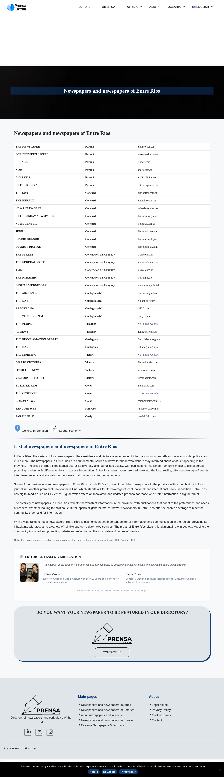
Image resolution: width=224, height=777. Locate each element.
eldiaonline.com (146, 300)
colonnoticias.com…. (149, 400)
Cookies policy (161, 715)
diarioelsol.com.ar (147, 192)
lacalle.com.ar (145, 254)
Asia (152, 6)
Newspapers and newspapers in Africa (106, 705)
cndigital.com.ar (146, 223)
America (108, 6)
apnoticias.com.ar (147, 331)
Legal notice (160, 705)
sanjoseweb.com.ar (148, 408)
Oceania (174, 6)
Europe (84, 6)
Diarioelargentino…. (149, 293)
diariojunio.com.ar (148, 231)
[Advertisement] (112, 40)
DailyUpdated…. (147, 316)
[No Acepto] (219, 769)
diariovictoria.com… (149, 362)
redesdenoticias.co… (149, 208)
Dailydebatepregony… (150, 339)
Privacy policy (128, 771)
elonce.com (144, 161)
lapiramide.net (145, 277)
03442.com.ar (145, 269)
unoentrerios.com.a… (149, 154)
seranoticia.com (146, 370)
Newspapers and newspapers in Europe (107, 720)
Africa (132, 6)
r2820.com (143, 308)
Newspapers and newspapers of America (107, 710)
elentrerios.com (146, 385)
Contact (157, 720)
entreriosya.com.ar (148, 185)
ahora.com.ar (145, 169)
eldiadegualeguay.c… (149, 347)
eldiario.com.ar (146, 146)
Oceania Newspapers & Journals (102, 725)
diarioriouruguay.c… (149, 216)
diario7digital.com (148, 246)
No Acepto (109, 771)
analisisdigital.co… (148, 177)
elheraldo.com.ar (147, 200)
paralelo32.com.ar (147, 416)
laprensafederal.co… (149, 262)
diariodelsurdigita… (148, 239)
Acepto (94, 771)
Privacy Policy (161, 710)
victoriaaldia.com (147, 377)
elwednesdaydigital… (150, 285)
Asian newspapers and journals (101, 715)
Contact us (112, 652)
